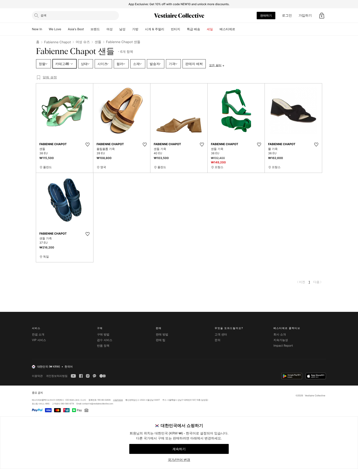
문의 (217, 340)
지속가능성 (280, 340)
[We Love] (64, 29)
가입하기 (305, 15)
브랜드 (95, 29)
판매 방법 (162, 334)
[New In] (45, 29)
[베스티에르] (238, 29)
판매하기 (266, 15)
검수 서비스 (104, 340)
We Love (55, 29)
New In (37, 29)
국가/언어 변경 (179, 459)
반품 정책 (103, 345)
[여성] (116, 29)
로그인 (287, 15)
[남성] (129, 29)
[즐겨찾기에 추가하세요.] (87, 144)
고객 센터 (221, 334)
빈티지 (175, 29)
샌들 (98, 42)
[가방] (141, 29)
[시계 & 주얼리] (167, 29)
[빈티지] (183, 29)
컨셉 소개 (38, 334)
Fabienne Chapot (57, 42)
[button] (322, 15)
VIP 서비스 (39, 340)
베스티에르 (227, 29)
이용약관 (37, 376)
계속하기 (179, 448)
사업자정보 (118, 400)
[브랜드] (103, 29)
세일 (210, 29)
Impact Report (283, 345)
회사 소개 (279, 334)
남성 (122, 29)
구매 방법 (103, 334)
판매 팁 (160, 340)
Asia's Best (76, 29)
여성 (109, 29)
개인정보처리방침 (57, 376)
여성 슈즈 (83, 42)
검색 (43, 15)
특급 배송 (193, 29)
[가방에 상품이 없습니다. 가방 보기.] (322, 15)
